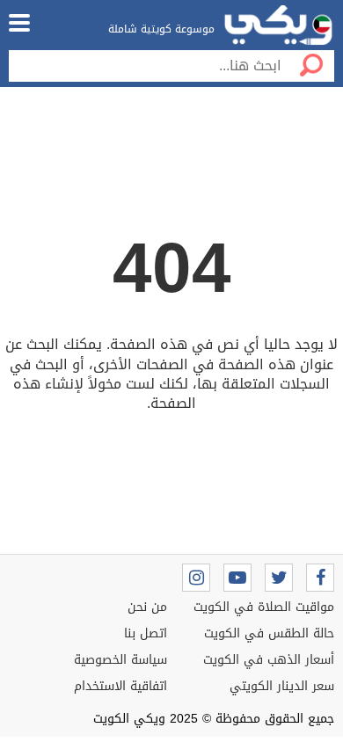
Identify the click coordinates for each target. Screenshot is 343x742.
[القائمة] (19, 23)
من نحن (147, 607)
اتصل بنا (145, 633)
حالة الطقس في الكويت (269, 633)
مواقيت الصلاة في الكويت (263, 607)
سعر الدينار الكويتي (282, 686)
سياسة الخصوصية (120, 660)
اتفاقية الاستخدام (120, 686)
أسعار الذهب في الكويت (268, 660)
